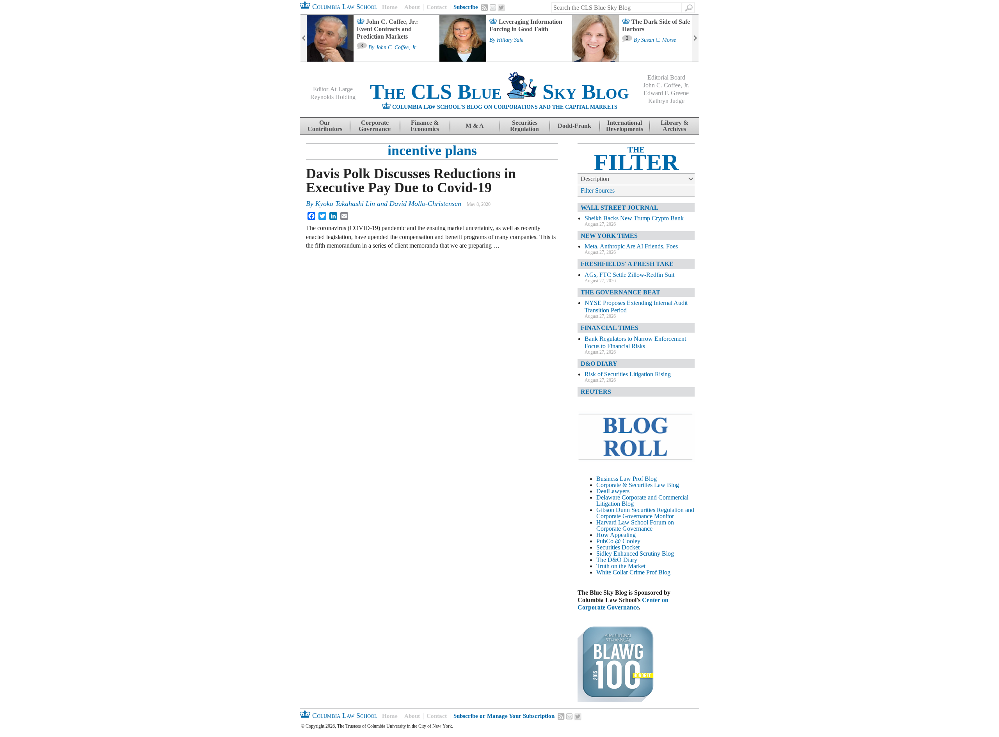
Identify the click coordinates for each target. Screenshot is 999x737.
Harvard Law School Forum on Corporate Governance (635, 525)
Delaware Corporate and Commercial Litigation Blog (642, 500)
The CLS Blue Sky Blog (499, 91)
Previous (303, 38)
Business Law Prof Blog (626, 478)
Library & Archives (674, 125)
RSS (484, 7)
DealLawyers (612, 491)
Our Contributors (325, 125)
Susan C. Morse (658, 40)
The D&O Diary (616, 559)
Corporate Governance (375, 125)
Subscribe (465, 7)
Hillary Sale (510, 40)
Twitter (501, 8)
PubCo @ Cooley (618, 541)
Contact (437, 7)
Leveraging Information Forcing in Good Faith (525, 25)
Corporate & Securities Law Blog (637, 485)
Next (695, 38)
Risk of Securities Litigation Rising (628, 374)
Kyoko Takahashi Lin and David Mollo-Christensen (388, 203)
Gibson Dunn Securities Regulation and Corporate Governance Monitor (645, 513)
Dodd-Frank (574, 125)
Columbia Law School (343, 7)
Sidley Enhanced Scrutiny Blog (635, 553)
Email (493, 7)
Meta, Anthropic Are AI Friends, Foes (631, 246)
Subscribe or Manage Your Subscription (504, 716)
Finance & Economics (425, 125)
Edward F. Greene (666, 93)
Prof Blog (658, 572)
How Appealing (616, 534)
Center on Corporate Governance (623, 604)
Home (390, 7)
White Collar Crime (620, 572)
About (412, 7)
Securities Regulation (524, 125)
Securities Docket (618, 547)
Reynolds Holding (333, 97)
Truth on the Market (620, 566)
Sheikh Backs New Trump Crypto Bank (634, 218)
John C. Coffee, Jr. (396, 47)
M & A (475, 125)
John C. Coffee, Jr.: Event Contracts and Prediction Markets (387, 29)
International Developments (624, 125)
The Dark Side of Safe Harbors (656, 25)
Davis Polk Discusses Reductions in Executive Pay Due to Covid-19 (411, 180)
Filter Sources (598, 190)
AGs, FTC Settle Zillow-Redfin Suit (629, 274)
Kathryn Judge (666, 100)
